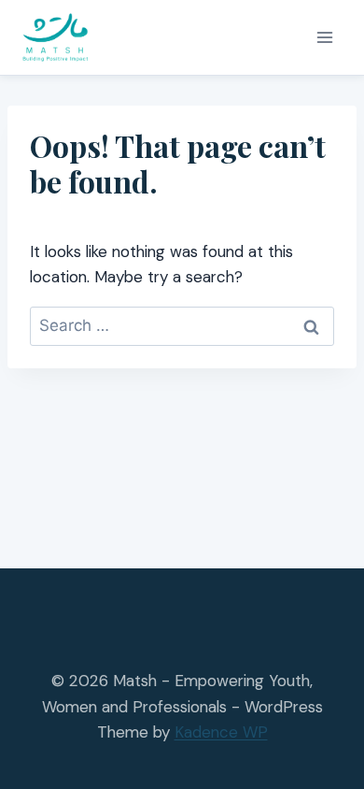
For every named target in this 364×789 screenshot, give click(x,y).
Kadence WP (221, 732)
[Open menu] (324, 36)
